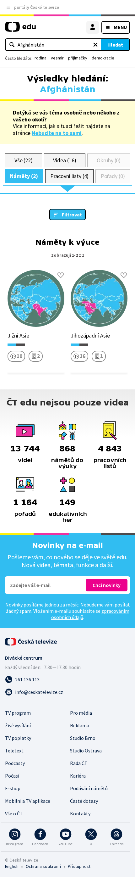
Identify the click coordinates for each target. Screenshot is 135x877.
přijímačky (77, 58)
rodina (40, 58)
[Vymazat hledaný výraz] (95, 44)
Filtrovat (72, 214)
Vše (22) (23, 160)
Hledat (115, 45)
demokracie (103, 58)
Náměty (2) (24, 176)
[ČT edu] (20, 29)
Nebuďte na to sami (57, 133)
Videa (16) (64, 160)
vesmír (57, 58)
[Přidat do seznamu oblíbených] (60, 275)
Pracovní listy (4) (69, 176)
